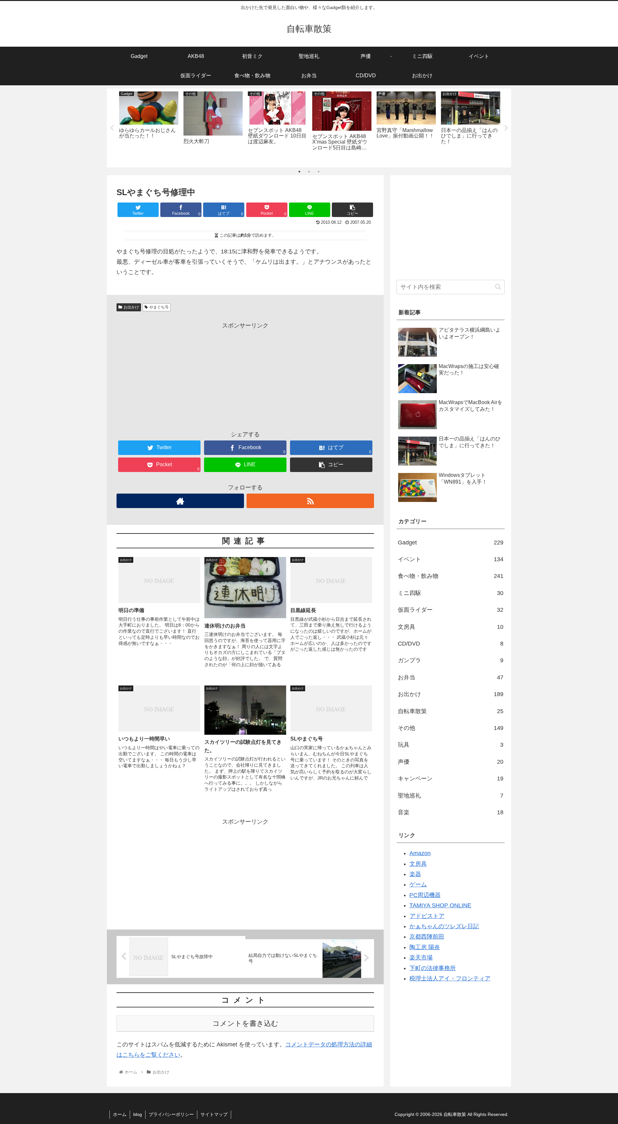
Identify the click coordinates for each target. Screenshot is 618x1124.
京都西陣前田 (426, 936)
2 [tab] (309, 171)
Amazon (420, 853)
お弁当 (450, 677)
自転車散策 (450, 711)
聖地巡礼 (450, 795)
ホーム (119, 1114)
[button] (498, 286)
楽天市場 (421, 957)
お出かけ (131, 307)
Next (506, 128)
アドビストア (427, 916)
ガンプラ (450, 660)
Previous (111, 128)
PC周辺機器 (425, 895)
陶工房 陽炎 (424, 947)
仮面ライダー (450, 610)
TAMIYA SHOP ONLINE (440, 905)
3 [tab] (318, 171)
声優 (450, 762)
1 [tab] (299, 171)
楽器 (415, 874)
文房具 (450, 627)
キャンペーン (450, 778)
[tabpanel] (148, 126)
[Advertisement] (245, 376)
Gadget (450, 542)
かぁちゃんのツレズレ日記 (444, 926)
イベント (450, 559)
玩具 (450, 744)
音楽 (450, 812)
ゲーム (418, 884)
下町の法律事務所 (432, 968)
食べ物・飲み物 (450, 576)
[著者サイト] (180, 501)
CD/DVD (450, 643)
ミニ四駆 (450, 593)
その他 (450, 728)
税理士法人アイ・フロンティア (450, 978)
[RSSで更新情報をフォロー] (310, 501)
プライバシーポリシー (171, 1114)
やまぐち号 (159, 307)
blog (137, 1114)
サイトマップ (214, 1114)
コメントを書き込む (245, 1023)
